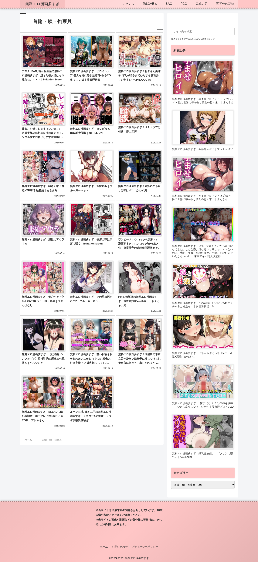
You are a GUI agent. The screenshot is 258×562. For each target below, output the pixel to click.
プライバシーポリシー (145, 546)
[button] (231, 31)
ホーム (104, 546)
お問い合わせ (120, 546)
